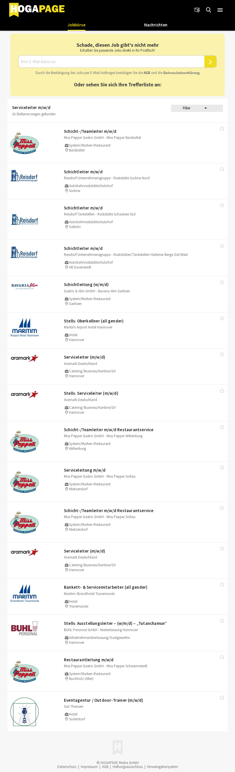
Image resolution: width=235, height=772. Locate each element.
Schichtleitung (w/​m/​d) (86, 284)
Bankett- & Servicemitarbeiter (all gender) (105, 587)
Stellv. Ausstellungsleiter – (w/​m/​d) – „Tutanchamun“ (115, 623)
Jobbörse (76, 25)
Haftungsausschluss (128, 766)
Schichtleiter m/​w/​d (83, 171)
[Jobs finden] (208, 10)
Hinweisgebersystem (162, 766)
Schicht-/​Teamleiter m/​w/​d (90, 131)
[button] (220, 10)
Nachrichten (155, 25)
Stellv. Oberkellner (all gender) (94, 321)
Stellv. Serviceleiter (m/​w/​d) (91, 393)
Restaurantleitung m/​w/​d (89, 659)
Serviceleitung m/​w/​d (84, 470)
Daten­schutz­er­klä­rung (181, 72)
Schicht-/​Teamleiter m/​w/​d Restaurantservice (109, 429)
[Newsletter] (197, 10)
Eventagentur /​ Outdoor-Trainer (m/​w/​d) (103, 700)
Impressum (89, 766)
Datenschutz (67, 766)
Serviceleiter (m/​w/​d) (84, 357)
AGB (147, 72)
